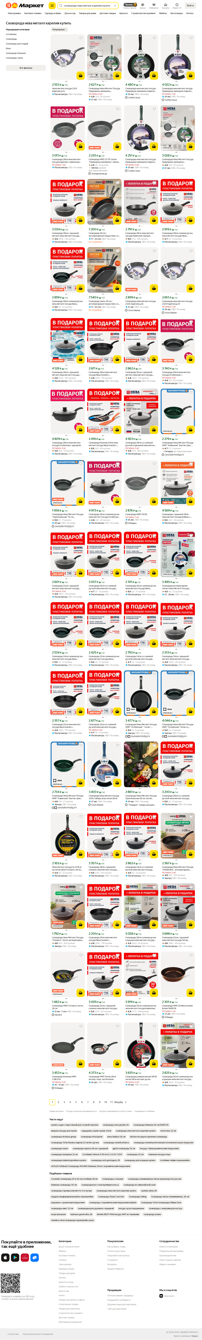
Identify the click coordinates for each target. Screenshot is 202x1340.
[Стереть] (115, 6)
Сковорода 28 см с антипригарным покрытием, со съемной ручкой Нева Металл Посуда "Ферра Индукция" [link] (103, 234)
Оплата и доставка (116, 1251)
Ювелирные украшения (70, 1322)
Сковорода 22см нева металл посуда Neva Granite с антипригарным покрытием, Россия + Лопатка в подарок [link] (66, 725)
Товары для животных (69, 1309)
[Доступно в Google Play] (15, 1261)
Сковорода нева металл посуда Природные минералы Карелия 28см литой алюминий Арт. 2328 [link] (141, 89)
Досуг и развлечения (69, 1246)
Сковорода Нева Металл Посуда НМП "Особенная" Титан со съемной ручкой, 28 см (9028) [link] (177, 725)
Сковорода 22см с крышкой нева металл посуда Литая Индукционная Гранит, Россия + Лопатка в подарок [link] (177, 938)
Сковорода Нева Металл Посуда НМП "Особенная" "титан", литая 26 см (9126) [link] (141, 725)
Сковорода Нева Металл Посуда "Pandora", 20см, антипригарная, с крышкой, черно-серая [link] (67, 938)
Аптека (62, 1278)
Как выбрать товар (116, 1246)
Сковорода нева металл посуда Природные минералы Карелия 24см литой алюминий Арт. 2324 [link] (177, 89)
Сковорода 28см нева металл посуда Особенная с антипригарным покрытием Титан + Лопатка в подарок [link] (176, 373)
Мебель (62, 1251)
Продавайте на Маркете (119, 1300)
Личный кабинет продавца (120, 1295)
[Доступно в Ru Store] (34, 1261)
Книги (61, 1295)
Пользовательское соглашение (38, 1334)
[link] (74, 1124)
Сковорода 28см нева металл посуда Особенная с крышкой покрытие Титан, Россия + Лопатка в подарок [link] (66, 444)
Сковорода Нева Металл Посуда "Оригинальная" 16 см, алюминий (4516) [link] (67, 515)
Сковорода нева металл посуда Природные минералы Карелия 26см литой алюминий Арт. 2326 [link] (140, 160)
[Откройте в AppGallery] (25, 1261)
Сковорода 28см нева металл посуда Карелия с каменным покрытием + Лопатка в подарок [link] (67, 160)
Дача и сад (64, 1291)
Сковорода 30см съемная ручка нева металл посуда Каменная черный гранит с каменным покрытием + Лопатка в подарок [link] (140, 1007)
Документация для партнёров (121, 1304)
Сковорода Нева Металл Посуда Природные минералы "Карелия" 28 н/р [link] (177, 160)
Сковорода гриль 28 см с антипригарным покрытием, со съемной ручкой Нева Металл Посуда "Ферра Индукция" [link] (103, 302)
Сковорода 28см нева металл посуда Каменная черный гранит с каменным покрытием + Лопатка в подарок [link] (140, 234)
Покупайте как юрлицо (118, 1255)
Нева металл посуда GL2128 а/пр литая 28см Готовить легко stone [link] (67, 868)
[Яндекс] (194, 1336)
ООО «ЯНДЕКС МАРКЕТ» (186, 1332)
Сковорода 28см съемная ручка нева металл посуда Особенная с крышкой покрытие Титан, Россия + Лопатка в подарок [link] (104, 515)
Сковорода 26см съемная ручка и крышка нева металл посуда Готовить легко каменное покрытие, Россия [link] (177, 1078)
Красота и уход (66, 1282)
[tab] (14, 13)
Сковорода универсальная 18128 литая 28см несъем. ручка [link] (141, 1077)
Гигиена (62, 1260)
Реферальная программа (171, 1251)
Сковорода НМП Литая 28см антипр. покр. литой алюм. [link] (102, 1077)
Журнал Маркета (115, 1269)
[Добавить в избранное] (81, 38)
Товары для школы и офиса (72, 1300)
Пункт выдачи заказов (170, 1260)
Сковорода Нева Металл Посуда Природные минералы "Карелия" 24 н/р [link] (104, 89)
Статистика (13, 1334)
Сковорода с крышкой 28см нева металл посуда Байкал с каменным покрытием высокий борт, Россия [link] (177, 515)
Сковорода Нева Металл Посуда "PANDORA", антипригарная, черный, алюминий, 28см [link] (177, 868)
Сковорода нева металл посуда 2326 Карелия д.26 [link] (140, 302)
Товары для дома (67, 1273)
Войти (190, 5)
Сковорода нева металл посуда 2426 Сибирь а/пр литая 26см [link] (104, 797)
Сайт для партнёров (117, 1309)
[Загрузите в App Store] (5, 1261)
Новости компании (168, 1246)
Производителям (167, 1255)
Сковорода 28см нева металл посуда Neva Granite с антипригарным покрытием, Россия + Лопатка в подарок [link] (103, 373)
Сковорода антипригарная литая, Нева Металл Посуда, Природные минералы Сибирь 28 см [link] (176, 587)
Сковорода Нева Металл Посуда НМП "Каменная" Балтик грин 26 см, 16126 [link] (67, 797)
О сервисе (112, 1260)
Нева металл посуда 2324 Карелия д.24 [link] (64, 89)
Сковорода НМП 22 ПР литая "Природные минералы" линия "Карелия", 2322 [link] (103, 160)
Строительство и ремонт (71, 1313)
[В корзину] (80, 75)
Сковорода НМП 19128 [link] (136, 514)
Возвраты (112, 1264)
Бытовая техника (67, 1255)
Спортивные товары (68, 1304)
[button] (59, 29)
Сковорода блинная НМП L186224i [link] (64, 1077)
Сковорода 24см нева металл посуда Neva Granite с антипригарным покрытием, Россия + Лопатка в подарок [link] (103, 938)
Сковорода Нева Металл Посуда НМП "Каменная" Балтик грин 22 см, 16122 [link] (177, 444)
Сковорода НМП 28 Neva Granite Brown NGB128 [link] (177, 1007)
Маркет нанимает (167, 1264)
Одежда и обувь (66, 1269)
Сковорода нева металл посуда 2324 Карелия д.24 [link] (177, 302)
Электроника (65, 1264)
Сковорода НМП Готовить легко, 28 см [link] (67, 1007)
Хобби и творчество (68, 1286)
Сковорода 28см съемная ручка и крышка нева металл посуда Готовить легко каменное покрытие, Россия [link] (140, 938)
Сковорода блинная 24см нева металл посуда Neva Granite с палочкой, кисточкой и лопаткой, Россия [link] (103, 444)
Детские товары (67, 1317)
